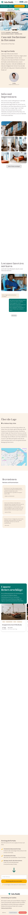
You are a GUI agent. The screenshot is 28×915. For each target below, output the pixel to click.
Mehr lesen (14, 315)
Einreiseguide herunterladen (14, 881)
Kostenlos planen (19, 6)
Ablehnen (4, 912)
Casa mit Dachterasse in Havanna (7, 33)
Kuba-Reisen (8, 32)
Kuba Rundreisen (4, 5)
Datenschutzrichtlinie (6, 908)
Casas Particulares (15, 32)
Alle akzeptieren (22, 912)
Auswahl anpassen (13, 912)
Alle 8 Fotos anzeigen (14, 166)
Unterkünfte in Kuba (18, 33)
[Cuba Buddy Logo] (7, 2)
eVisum (10, 5)
